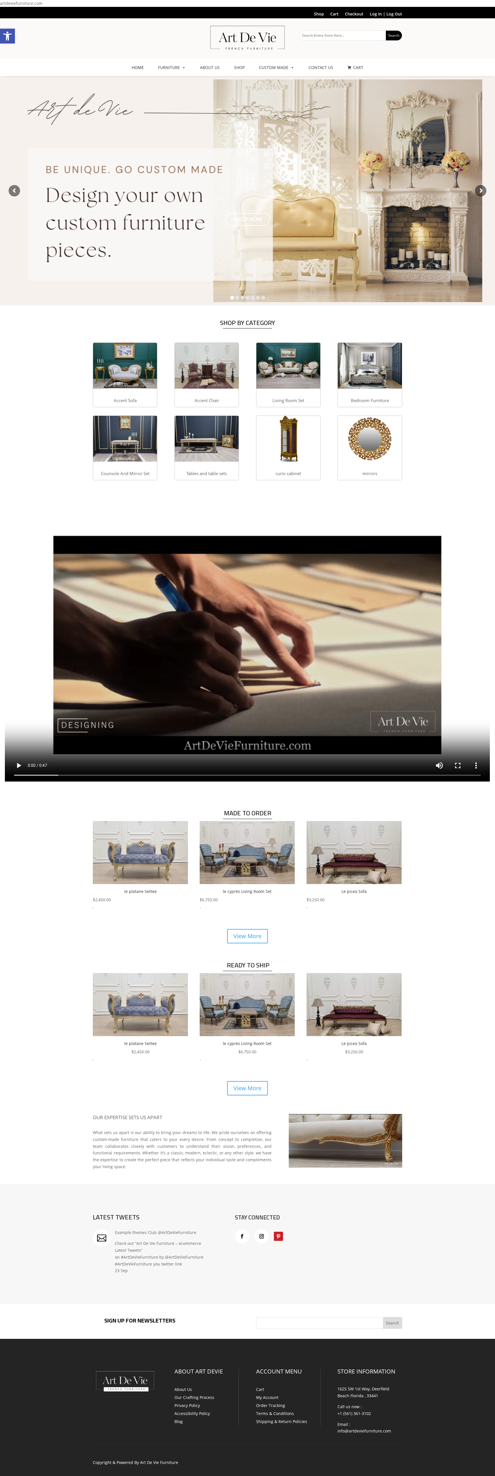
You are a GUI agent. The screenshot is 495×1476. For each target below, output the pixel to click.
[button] (7, 36)
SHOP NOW (247, 227)
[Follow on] (289, 1236)
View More (247, 936)
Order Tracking (270, 1405)
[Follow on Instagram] (261, 1236)
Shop (319, 14)
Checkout (354, 14)
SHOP (239, 67)
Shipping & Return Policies (281, 1421)
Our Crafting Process (194, 1397)
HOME (138, 67)
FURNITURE (169, 67)
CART (358, 67)
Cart (334, 14)
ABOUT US (210, 67)
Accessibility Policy (192, 1413)
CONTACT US (321, 67)
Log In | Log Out (386, 14)
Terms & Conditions (275, 1413)
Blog (178, 1421)
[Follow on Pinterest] (278, 1236)
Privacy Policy (187, 1405)
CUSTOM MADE (273, 67)
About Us (183, 1389)
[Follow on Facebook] (242, 1236)
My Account (267, 1397)
